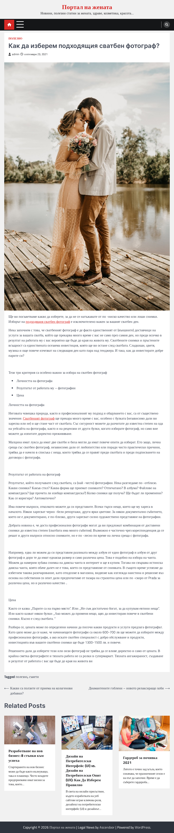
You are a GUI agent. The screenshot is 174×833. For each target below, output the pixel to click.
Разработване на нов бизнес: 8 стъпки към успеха (26, 756)
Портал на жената (87, 6)
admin (15, 54)
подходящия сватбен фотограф (48, 321)
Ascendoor (107, 827)
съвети (34, 676)
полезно (21, 676)
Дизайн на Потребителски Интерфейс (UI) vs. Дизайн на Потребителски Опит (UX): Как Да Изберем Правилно (83, 770)
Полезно (15, 38)
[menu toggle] (20, 24)
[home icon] (9, 25)
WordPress (142, 827)
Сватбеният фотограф (39, 418)
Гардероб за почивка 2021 (140, 760)
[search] (167, 24)
